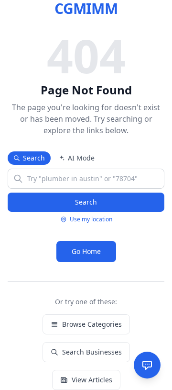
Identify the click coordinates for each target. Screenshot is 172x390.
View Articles (92, 379)
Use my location (91, 219)
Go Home (86, 251)
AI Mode (81, 157)
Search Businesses (92, 351)
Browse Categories (92, 324)
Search (34, 157)
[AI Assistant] (147, 365)
